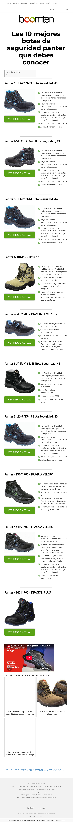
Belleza (8, 3)
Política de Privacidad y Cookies (36, 817)
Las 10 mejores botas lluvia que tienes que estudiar (36, 792)
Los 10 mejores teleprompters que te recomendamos (36, 795)
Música (42, 3)
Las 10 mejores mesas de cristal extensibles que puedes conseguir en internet (33, 769)
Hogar (55, 3)
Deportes (16, 3)
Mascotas (24, 3)
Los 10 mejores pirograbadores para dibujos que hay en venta (36, 797)
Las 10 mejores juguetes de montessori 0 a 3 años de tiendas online (43, 770)
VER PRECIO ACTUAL (19, 119)
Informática (34, 3)
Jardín (48, 3)
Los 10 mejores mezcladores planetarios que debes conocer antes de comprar (36, 786)
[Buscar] (67, 9)
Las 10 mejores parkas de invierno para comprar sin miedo (37, 789)
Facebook (41, 808)
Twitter (30, 808)
